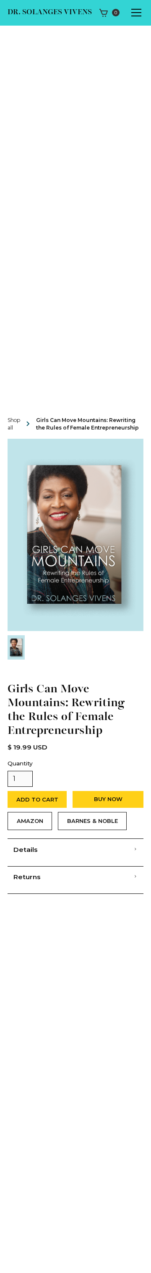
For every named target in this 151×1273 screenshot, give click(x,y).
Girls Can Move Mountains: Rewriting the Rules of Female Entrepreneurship (87, 424)
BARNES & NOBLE (92, 820)
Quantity (20, 763)
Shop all (14, 424)
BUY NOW (108, 799)
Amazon (30, 820)
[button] (109, 12)
